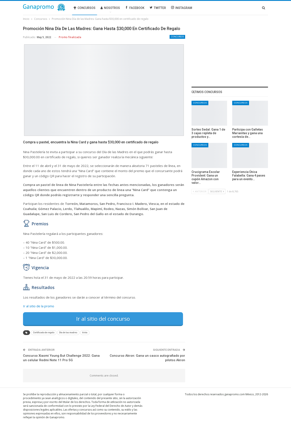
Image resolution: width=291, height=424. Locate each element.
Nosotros (112, 8)
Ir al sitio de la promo (38, 306)
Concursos (86, 8)
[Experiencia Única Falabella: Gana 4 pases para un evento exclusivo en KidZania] (250, 155)
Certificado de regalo (43, 332)
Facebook (136, 8)
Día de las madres (68, 332)
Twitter (160, 8)
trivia (84, 332)
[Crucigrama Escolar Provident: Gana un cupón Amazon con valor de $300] (209, 155)
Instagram (183, 8)
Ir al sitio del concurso (103, 318)
